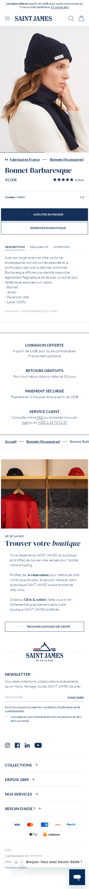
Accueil (11, 442)
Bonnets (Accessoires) (67, 159)
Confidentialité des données (24, 856)
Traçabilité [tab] (39, 247)
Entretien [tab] (62, 247)
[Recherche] (71, 18)
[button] (68, 179)
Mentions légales (16, 867)
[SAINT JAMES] (33, 18)
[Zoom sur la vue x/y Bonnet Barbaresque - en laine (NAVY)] (44, 89)
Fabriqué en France (25, 159)
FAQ (40, 417)
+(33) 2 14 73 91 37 (52, 422)
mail (25, 422)
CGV (8, 850)
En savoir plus (60, 7)
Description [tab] (15, 247)
